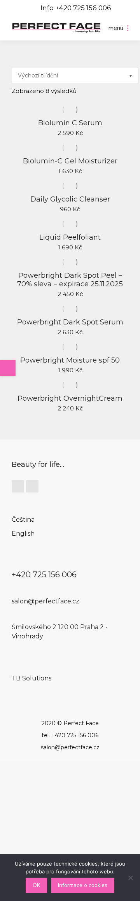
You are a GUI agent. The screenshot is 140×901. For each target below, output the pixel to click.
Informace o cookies (82, 885)
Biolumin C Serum (70, 123)
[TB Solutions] (16, 669)
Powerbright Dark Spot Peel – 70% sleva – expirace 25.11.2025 (70, 279)
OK (36, 885)
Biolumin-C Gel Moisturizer (70, 161)
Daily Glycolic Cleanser (70, 199)
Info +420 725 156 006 (75, 8)
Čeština (23, 519)
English (23, 533)
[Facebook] (18, 486)
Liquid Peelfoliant (70, 237)
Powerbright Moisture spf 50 (70, 360)
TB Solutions (31, 678)
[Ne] (130, 878)
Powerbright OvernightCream (70, 398)
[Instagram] (32, 486)
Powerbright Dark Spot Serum (70, 322)
